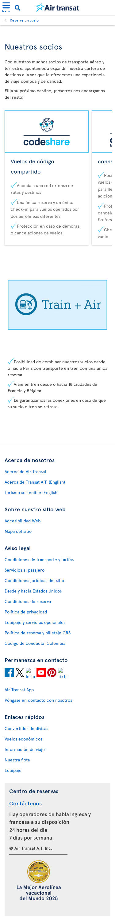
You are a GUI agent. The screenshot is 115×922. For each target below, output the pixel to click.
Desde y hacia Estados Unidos (33, 591)
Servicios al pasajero (24, 570)
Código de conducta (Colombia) (36, 643)
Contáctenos (25, 803)
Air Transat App (19, 689)
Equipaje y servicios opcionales (35, 622)
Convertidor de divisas (26, 728)
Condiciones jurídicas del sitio (34, 580)
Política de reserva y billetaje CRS (38, 633)
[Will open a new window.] (9, 673)
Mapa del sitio (18, 531)
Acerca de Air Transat (25, 471)
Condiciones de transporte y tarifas (39, 559)
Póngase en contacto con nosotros (38, 700)
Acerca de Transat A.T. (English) (35, 482)
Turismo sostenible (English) (32, 492)
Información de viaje (25, 749)
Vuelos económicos (23, 739)
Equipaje (13, 770)
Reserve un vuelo (24, 20)
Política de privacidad (26, 612)
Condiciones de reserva (28, 601)
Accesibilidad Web (22, 521)
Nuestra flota (17, 760)
